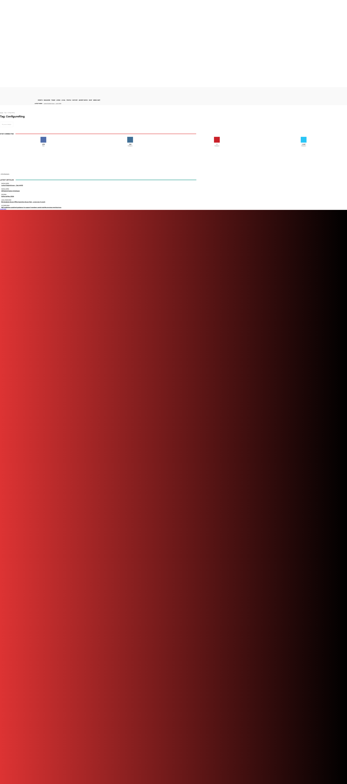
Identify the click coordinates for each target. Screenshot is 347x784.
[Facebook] (53, 777)
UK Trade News (5, 205)
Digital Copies (5, 183)
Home (1, 112)
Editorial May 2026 (7, 196)
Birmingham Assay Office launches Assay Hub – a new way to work (23, 202)
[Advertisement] (23, 163)
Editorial (4, 194)
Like (43, 137)
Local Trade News (6, 199)
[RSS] (90, 777)
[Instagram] (64, 777)
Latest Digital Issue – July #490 (52, 103)
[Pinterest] (81, 777)
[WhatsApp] (103, 777)
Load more (3, 209)
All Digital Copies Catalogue (10, 191)
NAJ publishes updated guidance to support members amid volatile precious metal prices (31, 207)
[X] (97, 777)
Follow (130, 137)
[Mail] (74, 777)
